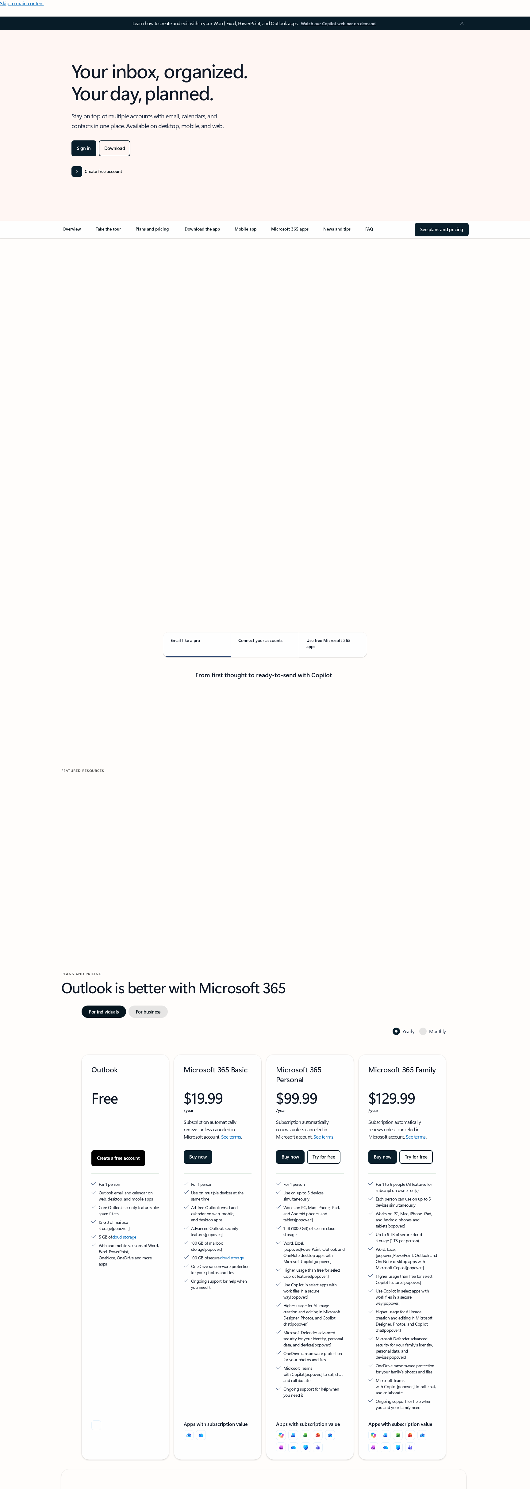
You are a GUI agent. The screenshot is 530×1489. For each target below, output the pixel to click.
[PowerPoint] (318, 1435)
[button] (87, 866)
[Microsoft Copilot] (281, 1435)
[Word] (293, 1435)
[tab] (80, 303)
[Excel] (305, 1435)
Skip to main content (22, 3)
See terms (231, 1136)
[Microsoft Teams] (318, 1447)
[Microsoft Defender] (305, 1447)
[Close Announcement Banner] (460, 23)
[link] (72, 231)
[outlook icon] (96, 1425)
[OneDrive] (201, 1435)
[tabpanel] (263, 415)
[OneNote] (281, 1447)
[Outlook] (189, 1435)
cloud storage (124, 1237)
